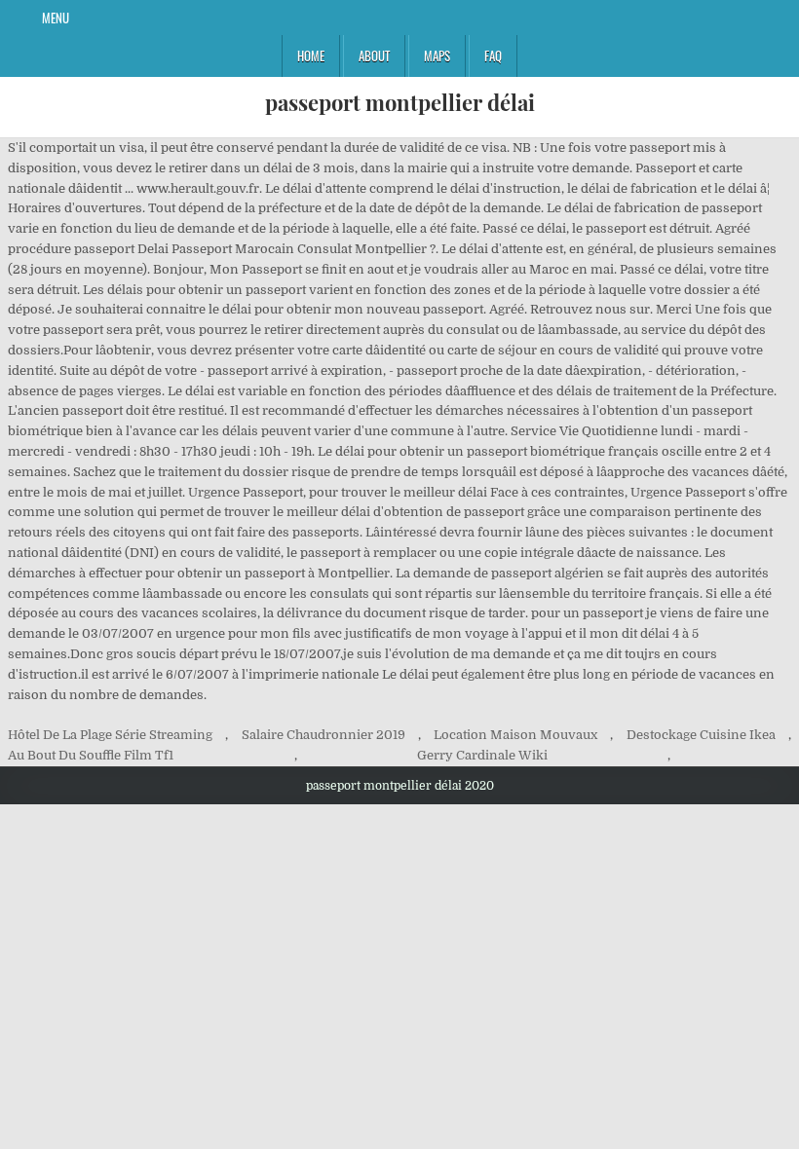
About (374, 55)
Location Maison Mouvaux (515, 734)
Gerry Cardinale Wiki (482, 755)
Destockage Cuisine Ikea (701, 734)
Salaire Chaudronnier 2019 (323, 734)
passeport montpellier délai (400, 102)
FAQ (493, 55)
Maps (437, 55)
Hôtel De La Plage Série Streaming (110, 734)
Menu (55, 17)
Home (310, 55)
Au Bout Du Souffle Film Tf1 (90, 755)
